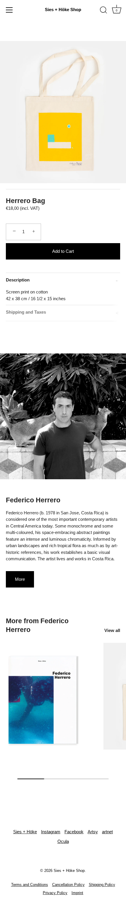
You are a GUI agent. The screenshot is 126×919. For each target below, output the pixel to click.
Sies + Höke (25, 831)
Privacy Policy (55, 893)
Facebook (74, 831)
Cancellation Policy (68, 884)
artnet (107, 831)
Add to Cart (63, 251)
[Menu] (9, 10)
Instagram (50, 831)
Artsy (93, 831)
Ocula (63, 841)
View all (112, 630)
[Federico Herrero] (53, 697)
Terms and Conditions (29, 884)
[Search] (103, 10)
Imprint (77, 893)
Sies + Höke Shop (63, 9)
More (20, 579)
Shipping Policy (102, 884)
